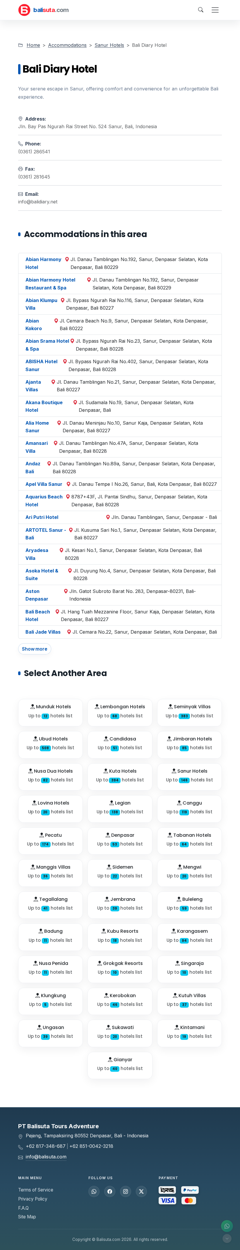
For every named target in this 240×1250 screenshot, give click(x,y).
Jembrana (122, 899)
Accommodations (67, 45)
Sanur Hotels (109, 45)
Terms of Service (35, 1190)
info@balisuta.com (46, 1157)
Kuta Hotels (122, 771)
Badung (53, 931)
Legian (122, 803)
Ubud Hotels (53, 738)
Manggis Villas (53, 867)
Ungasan (53, 1027)
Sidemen (122, 867)
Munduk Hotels (53, 706)
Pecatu (53, 835)
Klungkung (53, 995)
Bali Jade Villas (43, 632)
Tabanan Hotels (191, 835)
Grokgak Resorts (122, 963)
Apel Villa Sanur (43, 484)
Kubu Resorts (122, 931)
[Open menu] (215, 10)
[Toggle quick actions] (227, 1238)
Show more (34, 649)
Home (33, 45)
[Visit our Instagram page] (125, 1191)
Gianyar (122, 1059)
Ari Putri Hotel (41, 517)
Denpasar (122, 835)
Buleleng (192, 899)
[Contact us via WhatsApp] (227, 1226)
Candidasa (122, 738)
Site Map (27, 1217)
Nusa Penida (53, 963)
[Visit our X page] (141, 1191)
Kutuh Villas (191, 995)
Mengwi (191, 867)
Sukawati (122, 1027)
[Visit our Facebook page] (109, 1191)
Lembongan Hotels (122, 706)
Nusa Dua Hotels (53, 771)
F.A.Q (23, 1208)
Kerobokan (122, 995)
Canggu (191, 803)
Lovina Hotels (53, 803)
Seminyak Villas (192, 706)
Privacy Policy (32, 1199)
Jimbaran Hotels (192, 738)
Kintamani (192, 1027)
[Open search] (201, 10)
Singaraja (192, 963)
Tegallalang (53, 899)
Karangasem (192, 931)
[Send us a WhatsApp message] (94, 1191)
